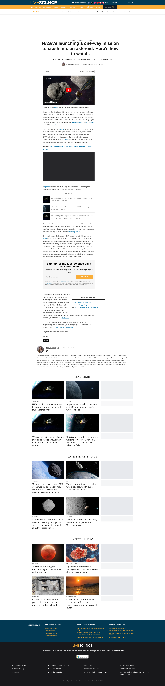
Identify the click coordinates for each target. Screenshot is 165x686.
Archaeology (47, 7)
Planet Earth (73, 7)
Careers (15, 672)
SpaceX (47, 187)
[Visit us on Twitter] (92, 3)
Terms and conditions (129, 665)
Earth (67, 139)
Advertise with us (91, 669)
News (101, 64)
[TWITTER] (47, 350)
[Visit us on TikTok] (103, 3)
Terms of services (65, 281)
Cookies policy (54, 669)
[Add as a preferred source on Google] (82, 656)
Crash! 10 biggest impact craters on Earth (86, 305)
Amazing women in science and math (88, 632)
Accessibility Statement (22, 665)
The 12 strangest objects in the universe (86, 307)
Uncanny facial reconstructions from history (90, 637)
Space (82, 7)
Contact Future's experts (58, 665)
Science (63, 7)
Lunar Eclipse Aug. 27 (49, 11)
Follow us (82, 71)
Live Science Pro (126, 11)
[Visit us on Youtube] (98, 3)
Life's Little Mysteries (51, 628)
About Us (88, 665)
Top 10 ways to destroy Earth (82, 302)
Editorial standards (56, 672)
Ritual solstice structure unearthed (106, 11)
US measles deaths (66, 11)
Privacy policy (18, 669)
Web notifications (127, 669)
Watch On (47, 102)
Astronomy (81, 40)
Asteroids (89, 40)
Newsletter (91, 71)
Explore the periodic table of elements (88, 635)
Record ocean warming (84, 11)
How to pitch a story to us (95, 672)
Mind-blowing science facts (117, 637)
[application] (69, 166)
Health (56, 7)
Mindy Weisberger (74, 64)
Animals (38, 7)
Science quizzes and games (117, 628)
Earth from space (50, 630)
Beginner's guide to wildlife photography (121, 630)
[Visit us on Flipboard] (100, 3)
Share (47, 71)
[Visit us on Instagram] (95, 3)
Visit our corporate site (115, 651)
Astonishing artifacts (51, 635)
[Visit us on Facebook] (89, 3)
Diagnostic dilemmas (51, 633)
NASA (56, 108)
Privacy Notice (48, 283)
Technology (90, 7)
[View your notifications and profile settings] (129, 2)
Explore (98, 7)
